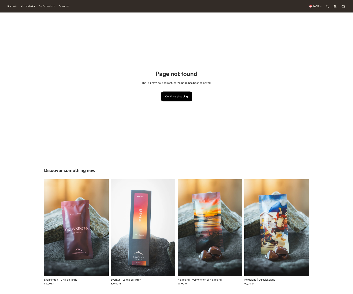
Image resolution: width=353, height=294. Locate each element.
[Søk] (327, 6)
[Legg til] (101, 270)
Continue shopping (176, 96)
